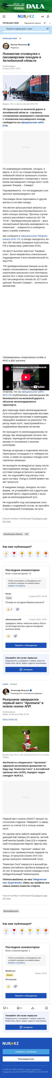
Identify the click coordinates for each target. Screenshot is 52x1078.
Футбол (13, 684)
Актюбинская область (13, 534)
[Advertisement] (26, 147)
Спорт (5, 684)
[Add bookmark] (46, 1008)
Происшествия (11, 23)
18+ (26, 534)
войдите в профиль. (17, 585)
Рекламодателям (26, 1059)
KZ (42, 17)
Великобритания (11, 911)
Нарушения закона (32, 23)
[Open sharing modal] (32, 1008)
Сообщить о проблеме (26, 1052)
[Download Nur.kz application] (26, 6)
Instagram (28, 669)
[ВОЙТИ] (48, 16)
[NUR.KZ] (26, 16)
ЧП (20, 38)
